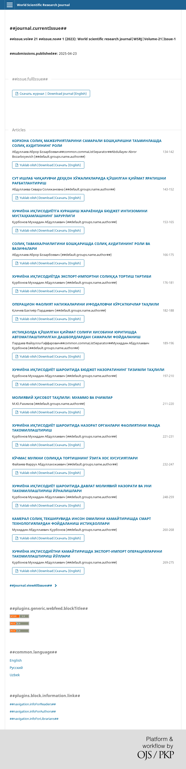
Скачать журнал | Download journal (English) (53, 93)
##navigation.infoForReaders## (33, 704)
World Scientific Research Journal (43, 5)
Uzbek (15, 675)
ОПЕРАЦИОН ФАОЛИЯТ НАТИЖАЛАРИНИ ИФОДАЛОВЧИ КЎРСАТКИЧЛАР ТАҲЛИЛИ (85, 304)
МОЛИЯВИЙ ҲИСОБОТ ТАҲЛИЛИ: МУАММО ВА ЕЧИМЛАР (62, 397)
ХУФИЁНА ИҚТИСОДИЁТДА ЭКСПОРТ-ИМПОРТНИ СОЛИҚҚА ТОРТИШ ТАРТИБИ (81, 276)
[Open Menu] (10, 5)
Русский (16, 667)
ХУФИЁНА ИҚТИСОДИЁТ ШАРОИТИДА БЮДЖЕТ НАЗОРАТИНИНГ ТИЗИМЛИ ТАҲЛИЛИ (88, 369)
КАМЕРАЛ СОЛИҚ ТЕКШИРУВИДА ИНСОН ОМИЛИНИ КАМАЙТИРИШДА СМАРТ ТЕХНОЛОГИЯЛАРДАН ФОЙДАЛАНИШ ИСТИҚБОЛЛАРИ (81, 521)
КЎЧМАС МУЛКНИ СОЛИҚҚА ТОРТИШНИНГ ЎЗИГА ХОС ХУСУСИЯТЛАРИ (75, 458)
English (16, 660)
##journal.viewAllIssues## (31, 585)
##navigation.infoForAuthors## (33, 711)
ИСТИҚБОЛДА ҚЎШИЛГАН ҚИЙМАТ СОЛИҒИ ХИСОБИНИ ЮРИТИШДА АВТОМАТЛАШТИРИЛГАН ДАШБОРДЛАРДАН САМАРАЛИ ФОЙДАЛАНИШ (76, 334)
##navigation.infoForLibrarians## (34, 718)
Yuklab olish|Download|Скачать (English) (50, 165)
